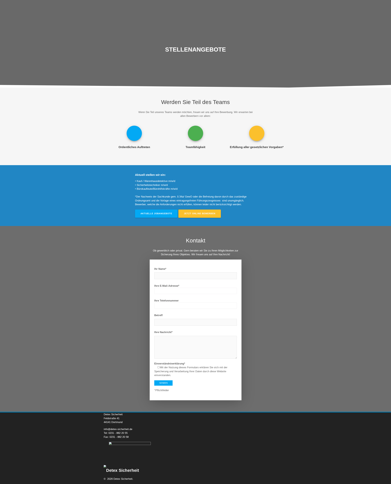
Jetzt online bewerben (199, 213)
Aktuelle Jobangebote (156, 213)
